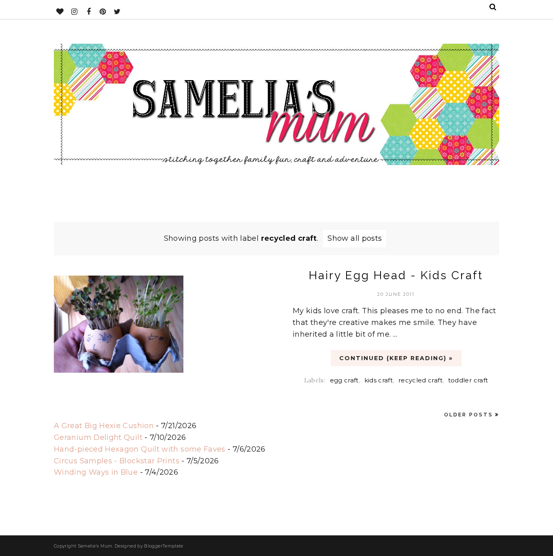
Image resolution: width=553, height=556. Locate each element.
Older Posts (468, 415)
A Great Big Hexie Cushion (104, 425)
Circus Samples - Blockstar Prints (116, 460)
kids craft (378, 380)
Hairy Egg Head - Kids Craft (396, 275)
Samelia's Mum (95, 546)
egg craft (344, 380)
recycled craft (420, 380)
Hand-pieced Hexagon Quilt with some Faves (139, 449)
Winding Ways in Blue (96, 472)
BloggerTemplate (163, 546)
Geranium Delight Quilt (98, 437)
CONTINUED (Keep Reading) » (396, 358)
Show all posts (355, 238)
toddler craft (468, 380)
